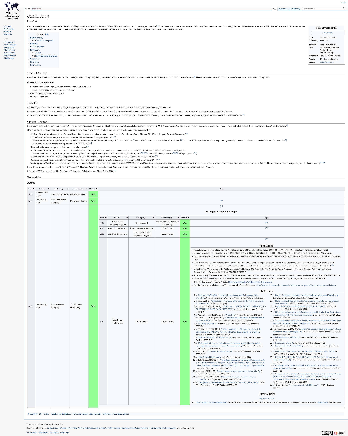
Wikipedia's (322, 402)
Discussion (36, 9)
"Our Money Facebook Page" (218, 351)
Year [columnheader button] (30, 189)
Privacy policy (32, 433)
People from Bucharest (61, 414)
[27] (266, 228)
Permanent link (9, 53)
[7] (133, 140)
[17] (195, 153)
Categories (33, 414)
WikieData (7, 32)
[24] (221, 200)
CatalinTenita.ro (326, 62)
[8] (181, 140)
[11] (87, 146)
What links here (9, 42)
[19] (124, 159)
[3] (243, 115)
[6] (115, 136)
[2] (194, 76)
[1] (157, 25)
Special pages (9, 47)
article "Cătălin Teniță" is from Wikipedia (210, 402)
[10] (91, 143)
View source (283, 9)
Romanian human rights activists (87, 414)
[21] (321, 162)
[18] (156, 156)
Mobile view (64, 433)
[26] (266, 222)
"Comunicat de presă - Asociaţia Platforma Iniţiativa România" (299, 307)
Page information (10, 55)
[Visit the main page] (12, 11)
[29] (332, 265)
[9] (286, 140)
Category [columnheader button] (59, 189)
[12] (141, 153)
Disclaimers (54, 433)
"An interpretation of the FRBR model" (303, 385)
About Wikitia (43, 433)
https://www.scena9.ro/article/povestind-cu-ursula (249, 282)
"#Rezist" (228, 315)
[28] (266, 239)
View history (295, 9)
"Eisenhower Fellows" (283, 343)
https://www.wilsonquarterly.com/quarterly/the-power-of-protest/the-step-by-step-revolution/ (295, 285)
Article (27, 9)
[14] (146, 153)
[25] (221, 206)
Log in (343, 3)
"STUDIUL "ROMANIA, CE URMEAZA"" (214, 337)
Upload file (8, 34)
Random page (9, 29)
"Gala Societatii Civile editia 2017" (288, 346)
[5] (187, 133)
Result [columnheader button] (92, 189)
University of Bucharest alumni (116, 414)
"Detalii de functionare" (206, 323)
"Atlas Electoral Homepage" (208, 357)
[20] (158, 159)
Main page (8, 26)
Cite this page (9, 58)
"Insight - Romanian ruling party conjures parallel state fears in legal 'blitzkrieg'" (306, 295)
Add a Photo (327, 32)
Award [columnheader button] (42, 189)
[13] (143, 153)
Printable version (10, 50)
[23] (115, 170)
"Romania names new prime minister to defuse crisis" (238, 371)
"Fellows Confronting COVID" (286, 337)
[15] (173, 153)
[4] (287, 125)
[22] (324, 162)
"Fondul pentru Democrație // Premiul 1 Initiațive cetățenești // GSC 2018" (304, 351)
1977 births (44, 414)
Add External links (266, 398)
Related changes (10, 45)
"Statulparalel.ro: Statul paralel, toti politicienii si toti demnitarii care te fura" (227, 382)
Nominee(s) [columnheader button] (78, 189)
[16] (176, 153)
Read (274, 9)
